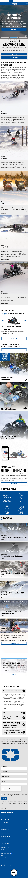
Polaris (2, 1)
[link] (14, 833)
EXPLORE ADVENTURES (14, 647)
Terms (2, 859)
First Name (4, 769)
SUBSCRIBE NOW (5, 819)
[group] (14, 324)
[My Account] (24, 3)
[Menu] (1, 3)
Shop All (14, 353)
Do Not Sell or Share (5, 865)
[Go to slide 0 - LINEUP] (5, 41)
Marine (19, 1)
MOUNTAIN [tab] (4, 317)
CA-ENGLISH (4, 826)
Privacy (2, 855)
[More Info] (13, 337)
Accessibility (3, 861)
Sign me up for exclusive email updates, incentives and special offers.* (15, 798)
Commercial (25, 1)
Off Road (7, 1)
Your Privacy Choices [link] (5, 857)
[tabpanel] (14, 331)
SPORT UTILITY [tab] (22, 317)
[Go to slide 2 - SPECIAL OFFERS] (23, 41)
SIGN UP (14, 678)
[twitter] (7, 868)
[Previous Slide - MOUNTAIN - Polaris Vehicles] (2, 324)
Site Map (2, 853)
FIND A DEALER (5, 823)
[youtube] (10, 868)
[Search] (22, 3)
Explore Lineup (14, 61)
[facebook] (1, 868)
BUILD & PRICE (14, 57)
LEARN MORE (14, 487)
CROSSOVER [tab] (11, 317)
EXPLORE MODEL (14, 342)
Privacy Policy (4, 811)
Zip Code (3, 785)
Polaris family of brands (10, 807)
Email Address (5, 780)
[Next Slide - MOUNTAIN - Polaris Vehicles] (25, 324)
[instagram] (4, 868)
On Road (15, 1)
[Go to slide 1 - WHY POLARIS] (14, 41)
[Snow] (14, 3)
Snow (11, 1)
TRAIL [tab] (16, 317)
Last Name (4, 775)
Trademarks (3, 863)
